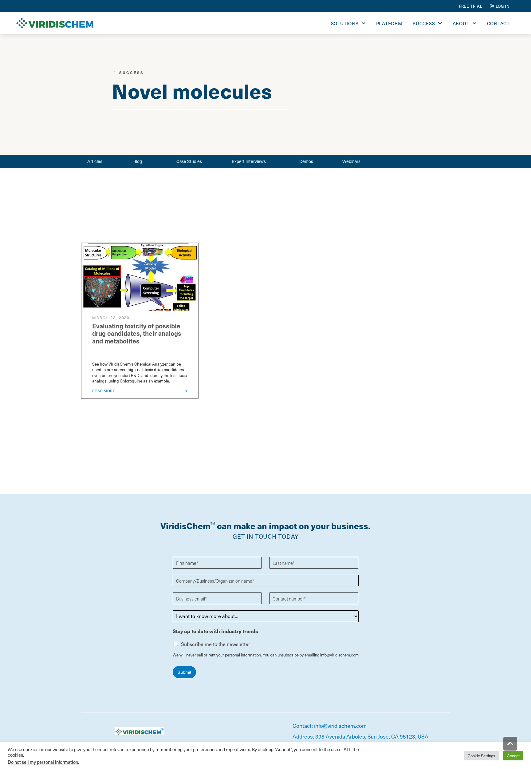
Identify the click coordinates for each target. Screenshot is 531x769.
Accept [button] (513, 756)
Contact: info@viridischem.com (330, 725)
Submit (184, 672)
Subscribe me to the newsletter (215, 644)
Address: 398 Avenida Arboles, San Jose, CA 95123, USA (360, 736)
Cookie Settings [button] (481, 756)
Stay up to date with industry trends (215, 631)
